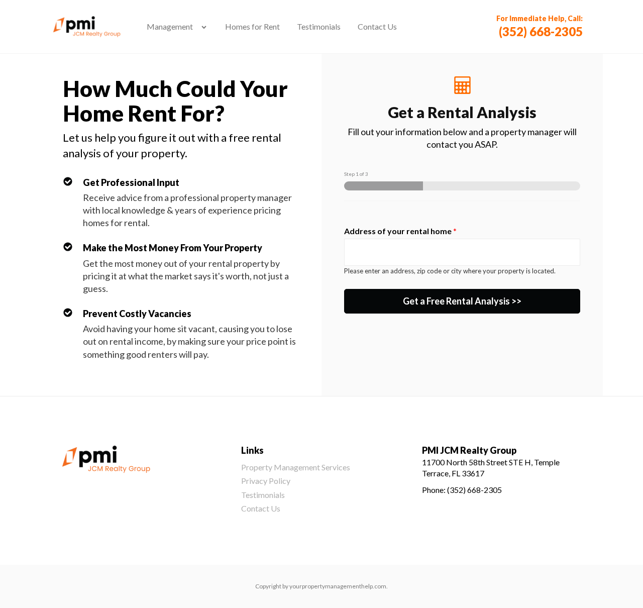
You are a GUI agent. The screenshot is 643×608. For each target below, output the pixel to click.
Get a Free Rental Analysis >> (462, 301)
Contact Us (377, 26)
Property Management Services (295, 467)
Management (170, 26)
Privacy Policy (265, 480)
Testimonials (319, 26)
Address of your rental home (400, 231)
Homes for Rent (252, 26)
